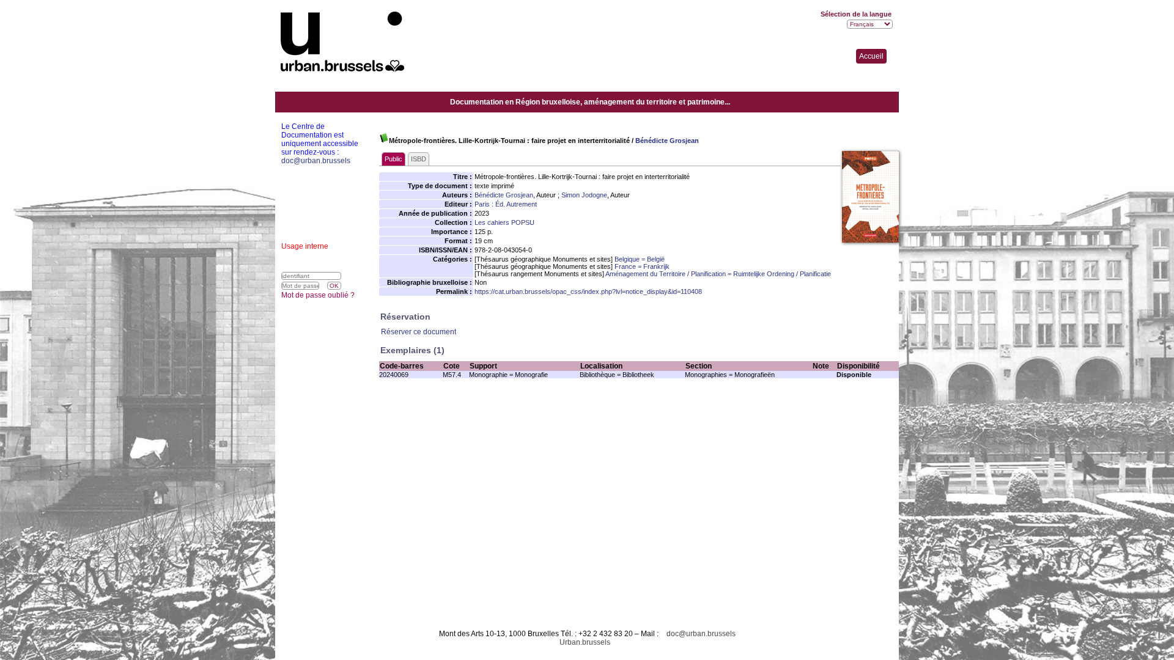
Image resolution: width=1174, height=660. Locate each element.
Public (393, 159)
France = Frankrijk (642, 266)
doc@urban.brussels (701, 633)
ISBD (418, 159)
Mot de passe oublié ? (318, 295)
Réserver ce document (418, 332)
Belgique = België (640, 259)
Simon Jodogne (584, 195)
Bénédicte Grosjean (667, 140)
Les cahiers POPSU (504, 222)
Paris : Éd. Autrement (505, 204)
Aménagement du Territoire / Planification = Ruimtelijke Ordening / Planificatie (718, 273)
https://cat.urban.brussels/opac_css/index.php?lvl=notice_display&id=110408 (588, 291)
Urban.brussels (584, 642)
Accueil (871, 56)
